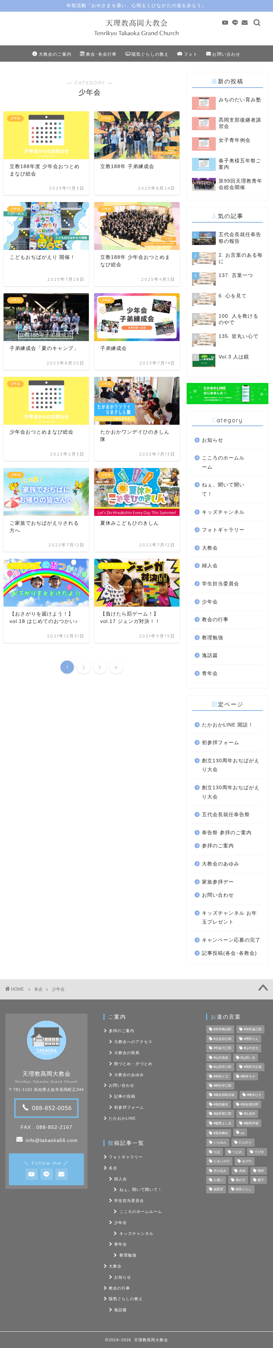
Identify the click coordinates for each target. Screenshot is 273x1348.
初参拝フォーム (220, 742)
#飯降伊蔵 (251, 1123)
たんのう (245, 1142)
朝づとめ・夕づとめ (133, 1064)
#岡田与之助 (253, 1067)
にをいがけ (222, 1161)
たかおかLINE (122, 1118)
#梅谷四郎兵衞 (224, 1095)
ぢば (217, 1152)
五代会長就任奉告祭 (226, 814)
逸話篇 (210, 655)
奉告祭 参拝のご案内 (227, 832)
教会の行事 (215, 619)
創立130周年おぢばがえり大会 (230, 765)
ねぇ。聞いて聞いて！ (223, 489)
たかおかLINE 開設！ (227, 725)
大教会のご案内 (55, 54)
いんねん (220, 1142)
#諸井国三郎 (222, 1114)
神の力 (240, 1180)
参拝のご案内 (218, 845)
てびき (259, 1152)
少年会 (210, 602)
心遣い (218, 1180)
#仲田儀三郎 (253, 1029)
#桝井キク (248, 1076)
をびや (247, 1161)
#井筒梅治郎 (222, 1029)
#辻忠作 (249, 1114)
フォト (191, 54)
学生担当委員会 (220, 583)
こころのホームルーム (223, 462)
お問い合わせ (226, 54)
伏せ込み (220, 1170)
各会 (38, 989)
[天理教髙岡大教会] (136, 37)
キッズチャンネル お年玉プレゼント (229, 917)
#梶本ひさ (254, 1095)
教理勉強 (212, 637)
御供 (261, 1170)
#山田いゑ (248, 1057)
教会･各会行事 (101, 54)
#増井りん (251, 1039)
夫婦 (242, 1170)
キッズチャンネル (223, 512)
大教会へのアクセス (133, 1042)
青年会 (210, 673)
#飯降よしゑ (222, 1123)
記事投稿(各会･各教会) (229, 953)
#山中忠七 (251, 1048)
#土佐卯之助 (222, 1039)
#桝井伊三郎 (222, 1085)
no (242, 1133)
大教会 (210, 548)
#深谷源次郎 (249, 1104)
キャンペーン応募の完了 (231, 940)
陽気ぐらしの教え (150, 54)
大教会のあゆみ (220, 864)
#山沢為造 (221, 1057)
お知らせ (212, 440)
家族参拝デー (218, 882)
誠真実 (218, 1189)
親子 (261, 1180)
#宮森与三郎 (222, 1048)
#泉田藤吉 (221, 1104)
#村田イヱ (221, 1076)
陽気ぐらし (244, 1189)
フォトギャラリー (223, 530)
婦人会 (210, 565)
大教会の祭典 (127, 1053)
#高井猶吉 (221, 1133)
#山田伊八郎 (222, 1067)
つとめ (237, 1152)
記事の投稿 (124, 1096)
